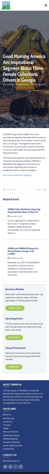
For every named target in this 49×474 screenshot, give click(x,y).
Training (7, 425)
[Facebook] (10, 467)
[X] (16, 467)
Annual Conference (11, 442)
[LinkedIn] (21, 467)
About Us (7, 414)
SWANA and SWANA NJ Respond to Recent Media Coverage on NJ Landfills (23, 251)
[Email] (5, 467)
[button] (46, 5)
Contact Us (8, 421)
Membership (8, 418)
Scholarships (8, 448)
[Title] (6, 5)
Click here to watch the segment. (17, 175)
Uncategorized (39, 84)
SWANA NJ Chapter (11, 435)
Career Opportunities (12, 445)
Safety (5, 428)
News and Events (10, 431)
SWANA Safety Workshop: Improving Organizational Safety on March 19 (24, 210)
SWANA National (10, 439)
